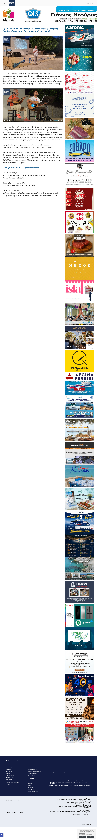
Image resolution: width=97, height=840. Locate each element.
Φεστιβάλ (11, 34)
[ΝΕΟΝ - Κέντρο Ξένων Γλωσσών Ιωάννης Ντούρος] (48, 15)
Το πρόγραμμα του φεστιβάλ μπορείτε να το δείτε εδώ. (22, 168)
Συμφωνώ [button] (82, 836)
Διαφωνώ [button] (90, 836)
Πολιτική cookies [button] (82, 833)
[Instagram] (90, 3)
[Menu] (4, 3)
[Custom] (92, 3)
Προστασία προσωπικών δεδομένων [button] (85, 834)
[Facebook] (88, 3)
